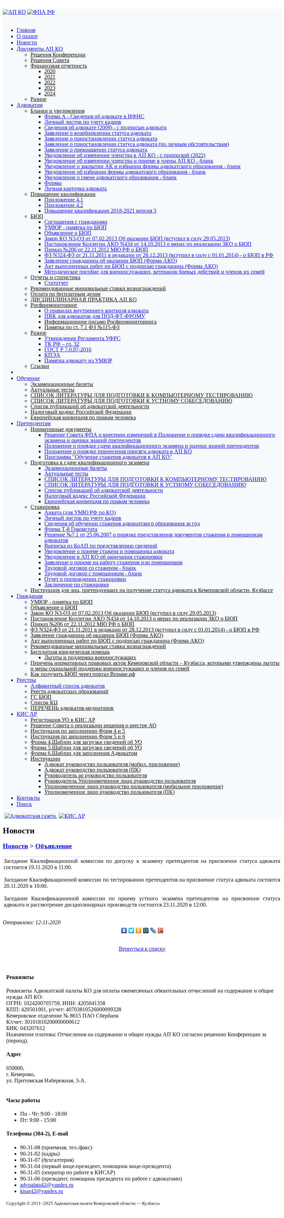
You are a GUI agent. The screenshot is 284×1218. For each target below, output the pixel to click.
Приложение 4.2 (63, 205)
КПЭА (52, 355)
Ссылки (39, 366)
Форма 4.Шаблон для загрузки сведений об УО (86, 742)
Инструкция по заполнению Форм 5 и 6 (77, 736)
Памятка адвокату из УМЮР (78, 360)
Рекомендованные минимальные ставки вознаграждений (98, 288)
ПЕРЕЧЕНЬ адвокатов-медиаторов (72, 708)
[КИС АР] (71, 816)
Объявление (53, 846)
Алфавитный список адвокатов (67, 686)
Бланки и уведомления (57, 111)
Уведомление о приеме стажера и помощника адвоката (109, 551)
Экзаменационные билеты (61, 384)
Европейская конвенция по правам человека (83, 417)
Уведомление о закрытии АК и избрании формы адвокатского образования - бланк (142, 166)
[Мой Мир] (146, 930)
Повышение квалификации (63, 194)
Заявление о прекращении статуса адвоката (95, 150)
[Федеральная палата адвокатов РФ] (41, 12)
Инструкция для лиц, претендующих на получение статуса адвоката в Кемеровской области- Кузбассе (151, 590)
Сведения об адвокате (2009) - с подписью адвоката (105, 127)
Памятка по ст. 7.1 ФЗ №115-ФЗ (81, 327)
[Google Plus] (160, 930)
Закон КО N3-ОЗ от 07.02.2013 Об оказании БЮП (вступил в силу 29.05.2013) (137, 238)
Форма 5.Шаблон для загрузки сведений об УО (86, 747)
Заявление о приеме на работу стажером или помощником (113, 562)
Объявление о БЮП (67, 233)
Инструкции (45, 759)
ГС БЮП (41, 697)
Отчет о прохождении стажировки (85, 579)
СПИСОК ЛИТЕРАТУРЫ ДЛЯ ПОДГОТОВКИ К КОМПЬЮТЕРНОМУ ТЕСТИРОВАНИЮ (141, 395)
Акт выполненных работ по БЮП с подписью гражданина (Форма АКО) (131, 266)
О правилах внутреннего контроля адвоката (96, 311)
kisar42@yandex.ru (41, 1191)
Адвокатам (30, 105)
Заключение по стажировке (76, 584)
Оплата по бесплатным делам (65, 294)
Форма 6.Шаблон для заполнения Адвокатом (83, 753)
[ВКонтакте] (124, 930)
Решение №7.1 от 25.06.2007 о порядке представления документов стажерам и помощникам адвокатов (153, 537)
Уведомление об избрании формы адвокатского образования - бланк (125, 172)
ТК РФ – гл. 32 (61, 344)
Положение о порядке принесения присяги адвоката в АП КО (118, 451)
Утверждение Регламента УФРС (82, 338)
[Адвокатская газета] (30, 816)
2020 (49, 71)
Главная (26, 30)
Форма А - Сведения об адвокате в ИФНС (94, 116)
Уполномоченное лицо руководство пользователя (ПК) (109, 792)
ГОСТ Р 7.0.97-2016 (67, 349)
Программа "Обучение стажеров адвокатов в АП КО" (108, 457)
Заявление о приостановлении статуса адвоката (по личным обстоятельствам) (136, 144)
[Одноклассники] (138, 930)
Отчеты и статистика (55, 277)
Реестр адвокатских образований (69, 691)
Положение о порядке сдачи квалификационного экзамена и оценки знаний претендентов (151, 446)
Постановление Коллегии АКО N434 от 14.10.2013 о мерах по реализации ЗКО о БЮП (147, 244)
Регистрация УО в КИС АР (62, 720)
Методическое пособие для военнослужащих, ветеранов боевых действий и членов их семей (154, 272)
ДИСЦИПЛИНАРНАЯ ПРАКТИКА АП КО (83, 299)
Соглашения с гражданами (75, 222)
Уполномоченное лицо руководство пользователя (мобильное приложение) (133, 786)
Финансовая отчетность (58, 66)
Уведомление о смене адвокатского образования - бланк (110, 177)
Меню (10, 18)
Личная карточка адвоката (75, 188)
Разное (38, 99)
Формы (53, 183)
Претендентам (34, 423)
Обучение (28, 378)
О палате (27, 36)
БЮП (36, 216)
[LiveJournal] (153, 930)
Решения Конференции (58, 55)
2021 (49, 77)
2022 (49, 82)
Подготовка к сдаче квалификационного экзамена (89, 462)
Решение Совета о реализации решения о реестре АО (93, 725)
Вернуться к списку (142, 949)
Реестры (26, 680)
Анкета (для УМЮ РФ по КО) (80, 512)
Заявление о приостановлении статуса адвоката (100, 138)
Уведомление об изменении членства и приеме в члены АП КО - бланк (128, 161)
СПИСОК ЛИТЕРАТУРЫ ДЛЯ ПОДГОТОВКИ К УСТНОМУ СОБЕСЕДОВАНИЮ (131, 401)
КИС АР (27, 714)
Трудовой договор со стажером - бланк (90, 568)
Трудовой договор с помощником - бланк (93, 573)
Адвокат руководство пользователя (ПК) (92, 770)
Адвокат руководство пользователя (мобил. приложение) (112, 764)
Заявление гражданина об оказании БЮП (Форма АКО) (110, 261)
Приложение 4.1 (63, 200)
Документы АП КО (40, 49)
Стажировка (45, 507)
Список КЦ (44, 702)
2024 (49, 93)
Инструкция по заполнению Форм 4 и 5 (77, 731)
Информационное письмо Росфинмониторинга (100, 322)
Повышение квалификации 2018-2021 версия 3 (100, 211)
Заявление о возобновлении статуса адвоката (97, 133)
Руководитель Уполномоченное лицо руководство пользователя (120, 781)
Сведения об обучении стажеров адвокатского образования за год (122, 523)
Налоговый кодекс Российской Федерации (81, 412)
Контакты (28, 798)
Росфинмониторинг (54, 305)
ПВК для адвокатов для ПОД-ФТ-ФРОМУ (94, 316)
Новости (27, 42)
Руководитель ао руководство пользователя (95, 775)
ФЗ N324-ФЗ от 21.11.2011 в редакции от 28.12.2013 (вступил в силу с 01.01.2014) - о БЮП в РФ (158, 255)
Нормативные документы (60, 429)
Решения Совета (49, 60)
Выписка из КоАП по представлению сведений (100, 546)
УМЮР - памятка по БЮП (75, 227)
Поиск (24, 804)
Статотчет (56, 283)
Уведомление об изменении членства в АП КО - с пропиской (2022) (124, 155)
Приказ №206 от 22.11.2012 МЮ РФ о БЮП (96, 249)
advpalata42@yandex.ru (46, 1185)
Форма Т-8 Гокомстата (70, 529)
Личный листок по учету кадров (82, 122)
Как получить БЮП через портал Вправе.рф (82, 674)
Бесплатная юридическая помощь (70, 652)
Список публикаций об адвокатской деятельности (89, 406)
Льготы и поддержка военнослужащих (90, 657)
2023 (49, 88)
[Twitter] (131, 930)
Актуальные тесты (52, 390)
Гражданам (30, 596)
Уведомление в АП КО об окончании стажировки (103, 557)
